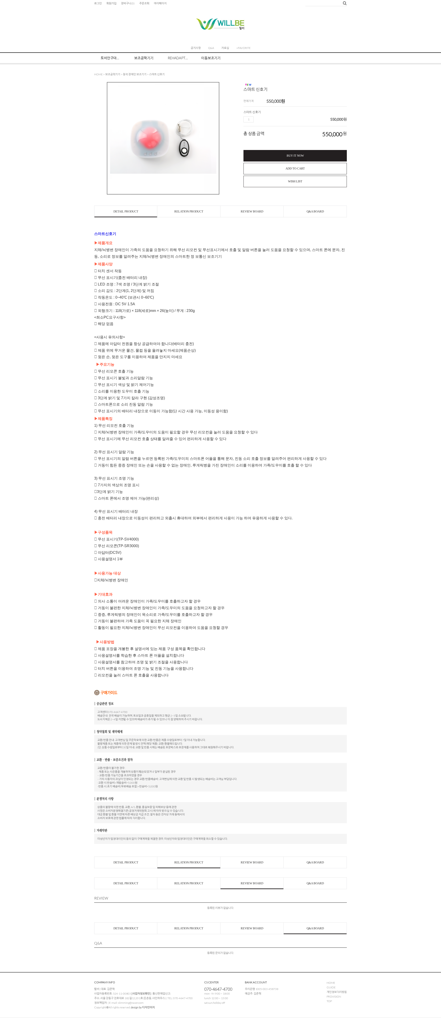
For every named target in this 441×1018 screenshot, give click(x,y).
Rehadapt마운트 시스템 (178, 58)
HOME (98, 74)
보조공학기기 (143, 58)
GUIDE (331, 987)
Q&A (211, 48)
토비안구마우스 (111, 58)
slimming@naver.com (131, 1002)
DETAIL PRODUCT (125, 211)
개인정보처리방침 (337, 992)
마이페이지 (160, 3)
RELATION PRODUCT (188, 211)
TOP (329, 1001)
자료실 (225, 48)
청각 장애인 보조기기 (135, 74)
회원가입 (111, 3)
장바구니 (128, 3)
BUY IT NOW (295, 155)
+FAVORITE (243, 48)
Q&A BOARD (315, 211)
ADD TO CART (295, 168)
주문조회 (144, 3)
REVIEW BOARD (252, 211)
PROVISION (334, 996)
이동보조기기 (210, 58)
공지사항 (196, 48)
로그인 (98, 3)
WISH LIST (295, 181)
